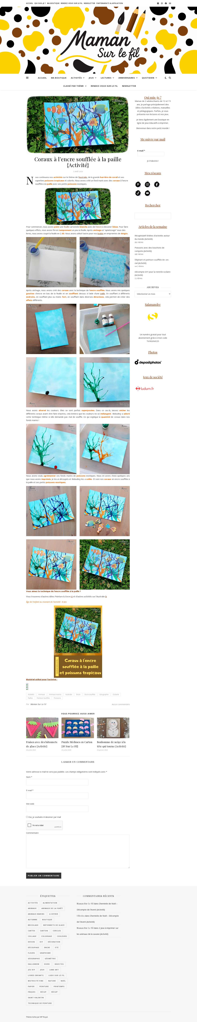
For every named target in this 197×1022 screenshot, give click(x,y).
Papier (31, 986)
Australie (83, 177)
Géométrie (50, 959)
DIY (41, 942)
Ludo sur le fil (57, 975)
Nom (29, 777)
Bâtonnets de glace (54, 925)
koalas (100, 233)
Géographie (104, 694)
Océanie (116, 694)
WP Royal (44, 1017)
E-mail (29, 790)
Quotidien (148, 77)
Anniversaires (126, 77)
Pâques (32, 992)
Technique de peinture (40, 1003)
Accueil (29, 3)
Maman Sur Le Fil (38, 704)
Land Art (54, 970)
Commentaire (32, 832)
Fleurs (31, 953)
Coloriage (46, 936)
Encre (78, 694)
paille (102, 293)
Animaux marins (55, 694)
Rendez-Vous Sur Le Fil (72, 3)
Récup (43, 992)
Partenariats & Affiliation (109, 3)
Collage (32, 936)
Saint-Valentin (36, 998)
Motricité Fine (35, 981)
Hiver (47, 964)
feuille (66, 226)
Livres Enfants (36, 975)
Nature (52, 981)
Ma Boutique (53, 3)
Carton (44, 931)
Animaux (41, 694)
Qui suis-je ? (40, 3)
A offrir (53, 914)
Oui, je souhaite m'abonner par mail (44, 817)
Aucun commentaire (121, 704)
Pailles (30, 698)
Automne (32, 920)
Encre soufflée (90, 694)
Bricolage (33, 925)
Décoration (54, 942)
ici (72, 596)
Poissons (57, 698)
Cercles (57, 931)
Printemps (59, 986)
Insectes (59, 964)
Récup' (54, 992)
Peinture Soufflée (43, 698)
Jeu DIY (31, 970)
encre (99, 226)
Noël (63, 981)
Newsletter (89, 3)
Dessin (31, 942)
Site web (30, 803)
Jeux (91, 77)
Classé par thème (73, 86)
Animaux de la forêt (52, 908)
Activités (76, 77)
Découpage (33, 947)
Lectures (106, 77)
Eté (57, 947)
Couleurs (62, 936)
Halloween (33, 964)
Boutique (47, 920)
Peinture (44, 986)
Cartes (31, 931)
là (106, 596)
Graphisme (45, 953)
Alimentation (50, 903)
